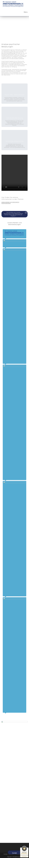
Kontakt (5, 854)
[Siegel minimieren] (27, 848)
